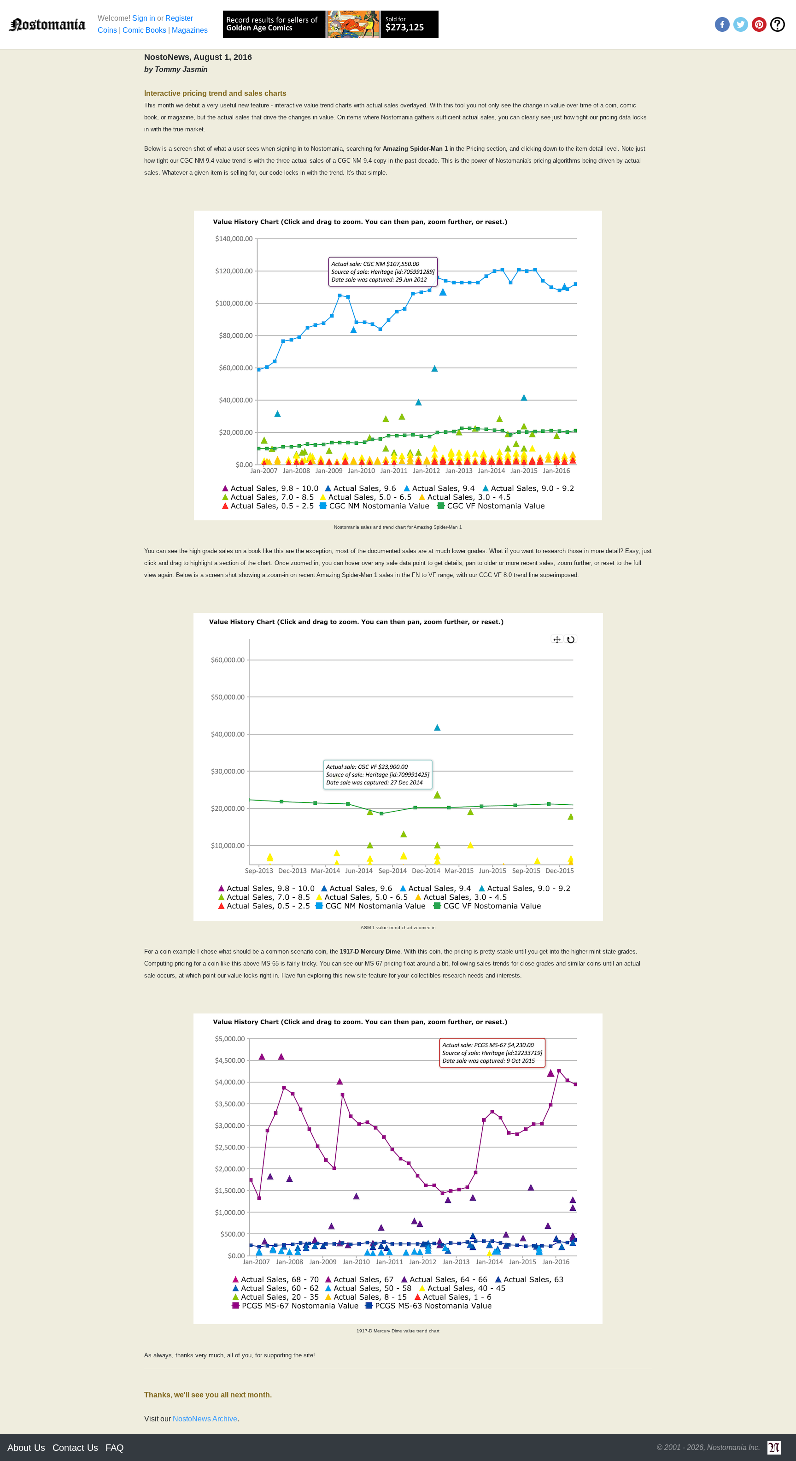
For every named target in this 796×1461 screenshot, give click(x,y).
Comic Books (144, 30)
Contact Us (75, 1448)
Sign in (143, 18)
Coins (107, 30)
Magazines (190, 30)
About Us (26, 1448)
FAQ (114, 1448)
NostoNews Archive (205, 1419)
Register (179, 18)
